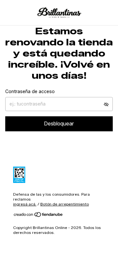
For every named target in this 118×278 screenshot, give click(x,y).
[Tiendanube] (38, 215)
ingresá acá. (24, 204)
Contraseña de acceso (30, 91)
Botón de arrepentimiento (64, 204)
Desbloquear (59, 124)
